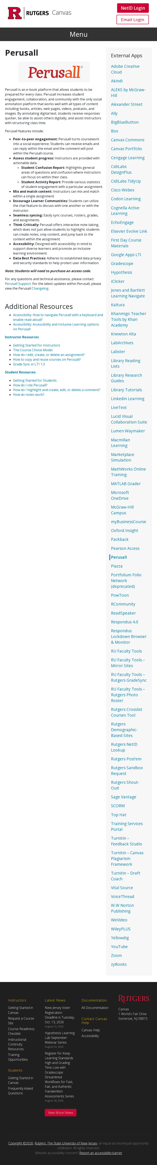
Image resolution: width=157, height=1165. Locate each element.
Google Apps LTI (126, 254)
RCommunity (123, 604)
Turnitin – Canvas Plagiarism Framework (127, 858)
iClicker (117, 281)
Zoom (116, 955)
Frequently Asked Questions (20, 1090)
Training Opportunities (18, 1057)
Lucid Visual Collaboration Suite (129, 419)
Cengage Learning (128, 157)
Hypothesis (121, 272)
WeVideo (119, 920)
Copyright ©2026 (20, 1143)
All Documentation (95, 1007)
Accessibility (90, 1036)
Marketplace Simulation (122, 457)
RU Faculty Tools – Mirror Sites (128, 662)
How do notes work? (28, 394)
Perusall (119, 557)
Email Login (132, 19)
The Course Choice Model (33, 350)
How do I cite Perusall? (30, 385)
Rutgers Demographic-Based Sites (124, 729)
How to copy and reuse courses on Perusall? (47, 359)
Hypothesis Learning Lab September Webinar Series (60, 1038)
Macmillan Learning (120, 442)
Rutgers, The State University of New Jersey (66, 1143)
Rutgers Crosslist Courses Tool (126, 712)
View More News (60, 1112)
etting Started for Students (36, 380)
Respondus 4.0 (124, 622)
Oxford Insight (124, 530)
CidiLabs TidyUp (126, 181)
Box (114, 131)
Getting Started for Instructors (36, 345)
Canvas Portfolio (126, 148)
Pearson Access (125, 548)
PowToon (120, 595)
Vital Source (122, 887)
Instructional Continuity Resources (17, 1044)
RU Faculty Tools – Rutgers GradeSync (129, 677)
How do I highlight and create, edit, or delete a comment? (56, 390)
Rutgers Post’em (126, 759)
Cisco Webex (122, 190)
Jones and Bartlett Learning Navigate (128, 293)
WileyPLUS (121, 929)
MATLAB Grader (126, 483)
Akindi (117, 81)
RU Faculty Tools (126, 651)
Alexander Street (126, 104)
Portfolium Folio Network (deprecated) (126, 580)
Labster (118, 351)
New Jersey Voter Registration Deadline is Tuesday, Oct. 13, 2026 (59, 1014)
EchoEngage (122, 222)
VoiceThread (122, 896)
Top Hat (118, 814)
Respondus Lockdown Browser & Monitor (129, 636)
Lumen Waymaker (128, 431)
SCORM (118, 805)
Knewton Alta (123, 334)
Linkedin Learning (127, 398)
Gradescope (122, 263)
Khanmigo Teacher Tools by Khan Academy (128, 319)
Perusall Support (18, 283)
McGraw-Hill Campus (122, 510)
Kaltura (118, 304)
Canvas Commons (127, 140)
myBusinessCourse (128, 521)
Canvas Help (91, 1030)
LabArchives (122, 342)
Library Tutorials (126, 390)
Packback (120, 539)
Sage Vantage (123, 797)
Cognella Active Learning (125, 210)
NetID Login (133, 8)
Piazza (117, 566)
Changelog (40, 288)
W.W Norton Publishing (122, 908)
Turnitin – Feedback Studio (126, 841)
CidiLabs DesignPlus (121, 169)
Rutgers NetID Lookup (124, 747)
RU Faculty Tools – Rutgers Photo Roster (128, 694)
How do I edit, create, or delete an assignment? (49, 354)
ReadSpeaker (123, 613)
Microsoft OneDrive (120, 495)
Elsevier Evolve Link (129, 231)
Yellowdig (120, 938)
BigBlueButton (125, 122)
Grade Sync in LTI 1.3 (29, 364)
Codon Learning (126, 198)
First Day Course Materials (126, 243)
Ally (114, 113)
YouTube (119, 946)
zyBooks (119, 964)
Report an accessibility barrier (100, 1153)
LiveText (119, 407)
